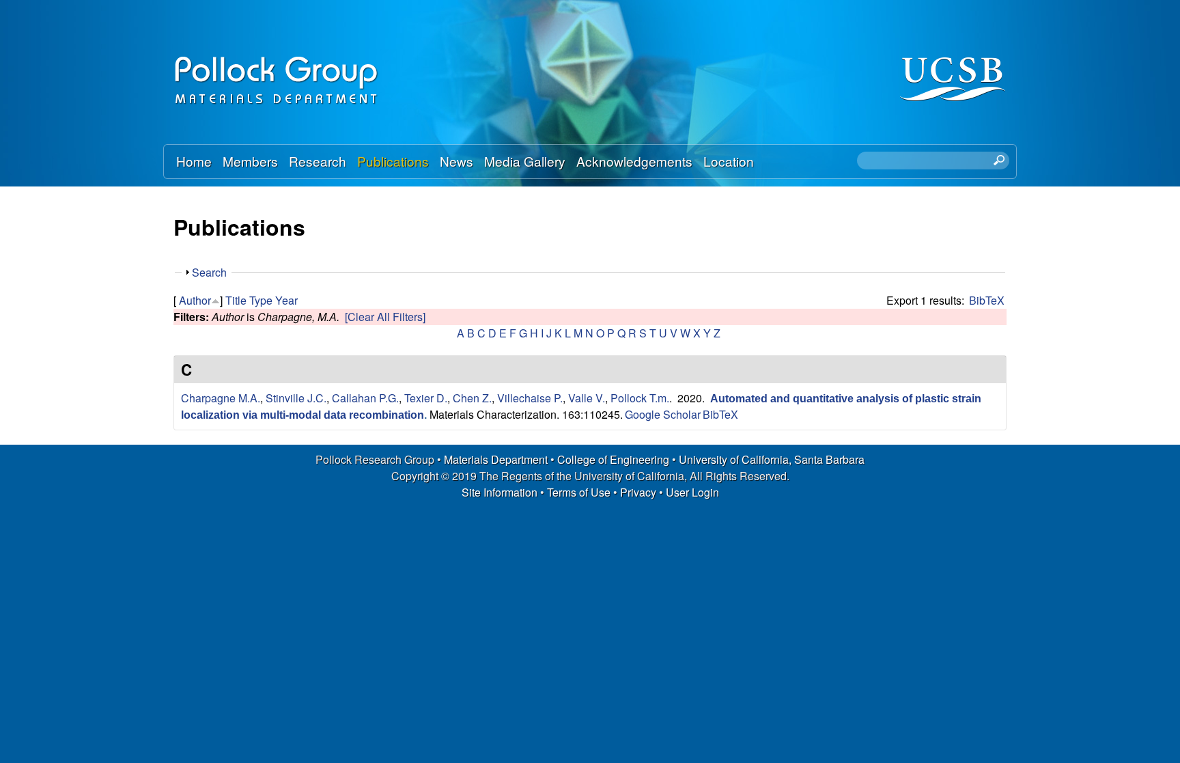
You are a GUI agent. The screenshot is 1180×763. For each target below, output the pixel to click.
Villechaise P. (530, 398)
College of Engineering (613, 459)
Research (317, 161)
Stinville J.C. (296, 398)
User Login (692, 492)
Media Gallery (524, 161)
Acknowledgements (634, 161)
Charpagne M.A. (220, 398)
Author (195, 300)
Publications (393, 161)
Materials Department (496, 459)
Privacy (638, 492)
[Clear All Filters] (385, 316)
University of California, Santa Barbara (772, 459)
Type (260, 300)
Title (236, 300)
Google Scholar (663, 414)
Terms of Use (578, 492)
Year (286, 300)
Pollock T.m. (639, 398)
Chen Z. (472, 398)
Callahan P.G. (365, 398)
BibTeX (987, 300)
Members (250, 161)
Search (209, 272)
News (456, 161)
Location (728, 161)
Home (194, 161)
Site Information (499, 492)
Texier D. (425, 398)
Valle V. (586, 398)
